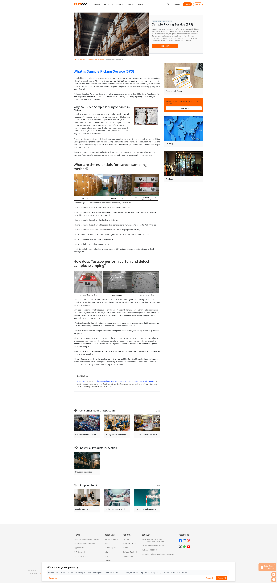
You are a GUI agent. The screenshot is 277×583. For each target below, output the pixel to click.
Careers (125, 548)
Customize (53, 578)
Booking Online (183, 108)
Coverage (108, 560)
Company (126, 539)
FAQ (106, 556)
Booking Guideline (111, 539)
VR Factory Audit (79, 552)
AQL (106, 552)
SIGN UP (197, 4)
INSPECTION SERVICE (81, 556)
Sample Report (110, 548)
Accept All (222, 578)
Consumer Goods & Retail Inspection (87, 539)
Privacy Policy (32, 570)
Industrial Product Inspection (84, 543)
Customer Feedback (130, 552)
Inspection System (129, 543)
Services (82, 59)
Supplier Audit (88, 485)
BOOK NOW (165, 46)
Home (75, 59)
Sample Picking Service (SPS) (114, 59)
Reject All (209, 578)
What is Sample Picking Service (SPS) (104, 71)
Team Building (128, 556)
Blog (106, 543)
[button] (97, 4)
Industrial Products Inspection (98, 448)
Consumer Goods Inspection (95, 59)
